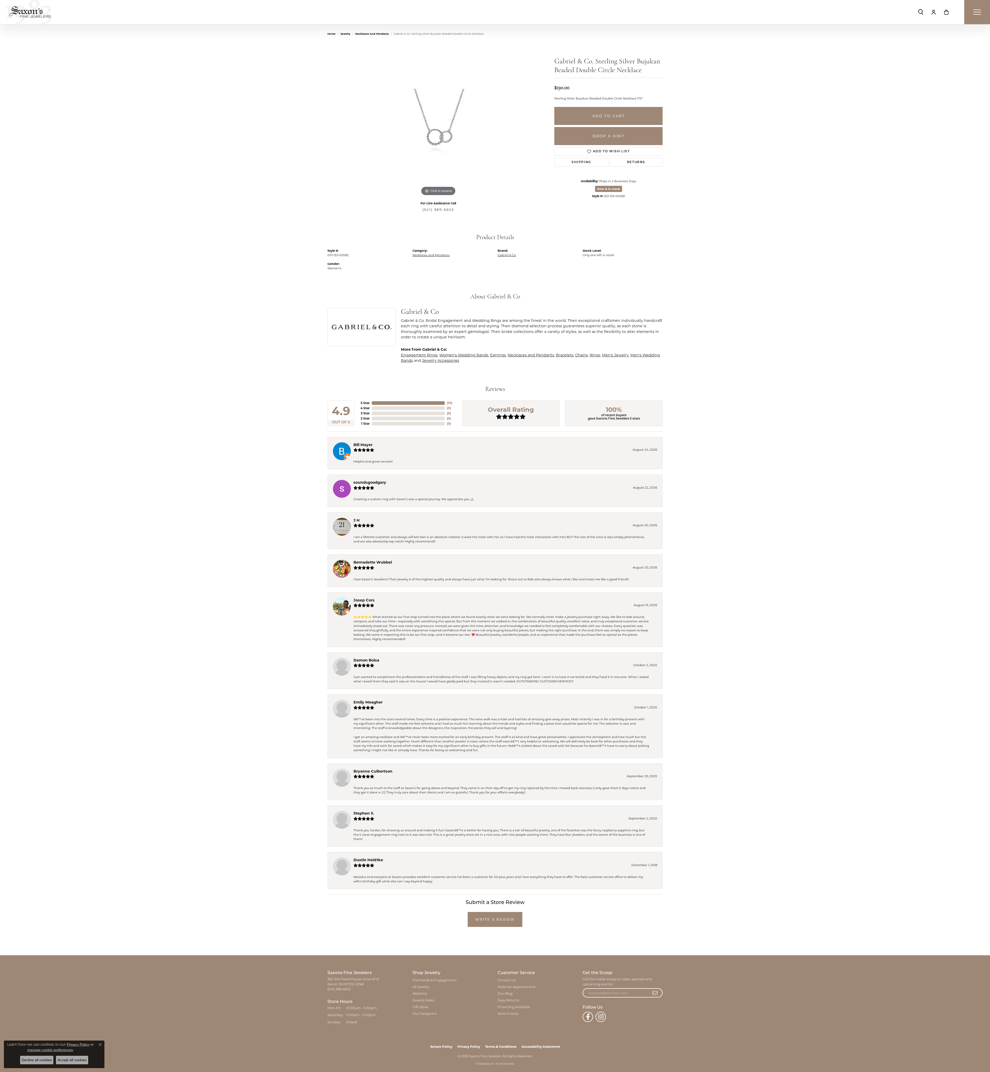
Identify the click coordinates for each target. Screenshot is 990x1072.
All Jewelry (421, 987)
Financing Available (514, 1007)
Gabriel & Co (507, 255)
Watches (419, 993)
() (449, 403)
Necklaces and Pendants (372, 34)
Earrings (498, 355)
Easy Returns (508, 1000)
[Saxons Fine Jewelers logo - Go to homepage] (28, 12)
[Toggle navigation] (977, 12)
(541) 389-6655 (438, 210)
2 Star (365, 418)
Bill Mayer (363, 444)
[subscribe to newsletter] (655, 993)
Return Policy (441, 1047)
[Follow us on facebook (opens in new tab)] (588, 1017)
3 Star (365, 413)
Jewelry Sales (423, 1000)
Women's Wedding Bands (463, 355)
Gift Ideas (420, 1007)
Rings (595, 355)
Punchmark (505, 1064)
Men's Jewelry (615, 355)
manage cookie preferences (50, 1050)
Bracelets (564, 355)
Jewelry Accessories (440, 360)
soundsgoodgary (369, 482)
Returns (636, 162)
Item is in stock (608, 189)
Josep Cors (364, 600)
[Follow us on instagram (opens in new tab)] (601, 1017)
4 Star (365, 408)
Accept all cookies (72, 1060)
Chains (581, 355)
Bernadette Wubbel (372, 562)
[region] (438, 120)
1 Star (365, 423)
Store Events (508, 1014)
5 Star (365, 403)
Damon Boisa (366, 660)
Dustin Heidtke (368, 860)
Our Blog (505, 993)
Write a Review (495, 919)
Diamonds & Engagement (434, 980)
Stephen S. (363, 813)
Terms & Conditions (500, 1047)
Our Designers (424, 1014)
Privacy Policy (468, 1047)
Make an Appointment (516, 987)
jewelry (345, 34)
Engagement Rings (419, 355)
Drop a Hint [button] (608, 136)
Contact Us (507, 980)
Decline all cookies (37, 1060)
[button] (920, 12)
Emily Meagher (368, 702)
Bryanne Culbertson (372, 771)
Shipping (581, 162)
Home (331, 34)
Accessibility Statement (541, 1047)
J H (356, 520)
